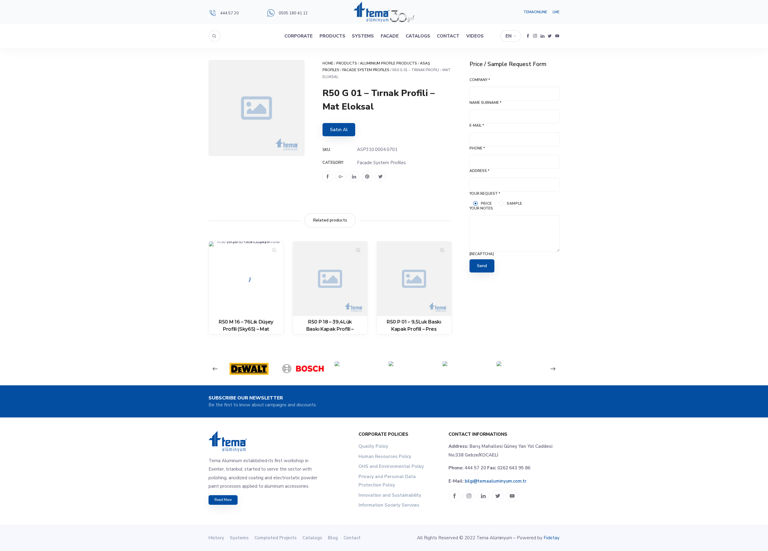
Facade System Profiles (366, 70)
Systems (363, 36)
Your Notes (481, 208)
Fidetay (552, 538)
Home (327, 63)
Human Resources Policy (384, 456)
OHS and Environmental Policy (391, 466)
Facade (390, 36)
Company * (480, 79)
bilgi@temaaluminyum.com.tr (495, 481)
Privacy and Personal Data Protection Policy (387, 481)
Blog (333, 538)
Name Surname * (485, 102)
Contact (448, 36)
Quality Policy (373, 446)
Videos (475, 36)
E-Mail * (477, 125)
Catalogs (418, 36)
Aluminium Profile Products (388, 63)
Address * (479, 170)
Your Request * (485, 193)
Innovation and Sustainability (389, 495)
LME (556, 12)
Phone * (477, 148)
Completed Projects (275, 538)
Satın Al (339, 130)
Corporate (298, 36)
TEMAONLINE (535, 12)
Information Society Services (388, 505)
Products (332, 36)
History (216, 538)
